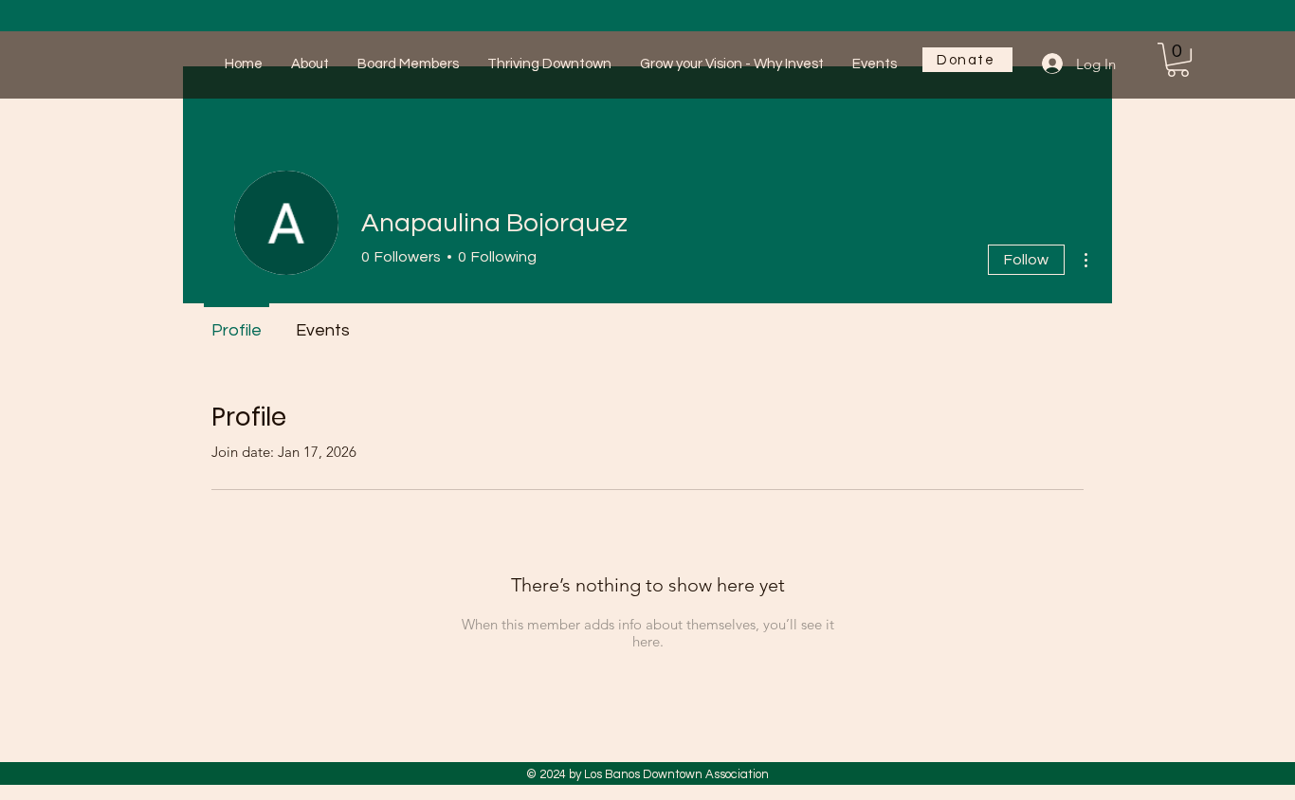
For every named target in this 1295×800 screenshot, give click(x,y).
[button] (1178, 60)
